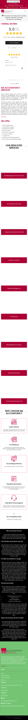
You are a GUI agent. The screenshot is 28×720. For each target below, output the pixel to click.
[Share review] (22, 68)
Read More (3, 116)
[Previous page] (6, 80)
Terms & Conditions (5, 678)
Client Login (24, 7)
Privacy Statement (5, 675)
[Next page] (22, 80)
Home (2, 673)
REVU (17, 83)
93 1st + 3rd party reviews (18, 37)
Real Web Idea (17, 718)
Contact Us (3, 680)
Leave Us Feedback (14, 42)
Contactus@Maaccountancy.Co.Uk (15, 5)
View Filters (14, 47)
